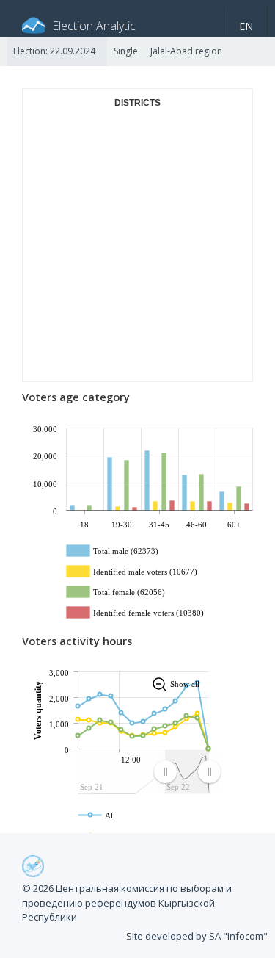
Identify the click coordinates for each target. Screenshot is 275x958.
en (246, 26)
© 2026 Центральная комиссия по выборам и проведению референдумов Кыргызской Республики (127, 902)
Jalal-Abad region (186, 51)
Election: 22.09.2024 (54, 51)
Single (126, 51)
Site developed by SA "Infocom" (197, 936)
